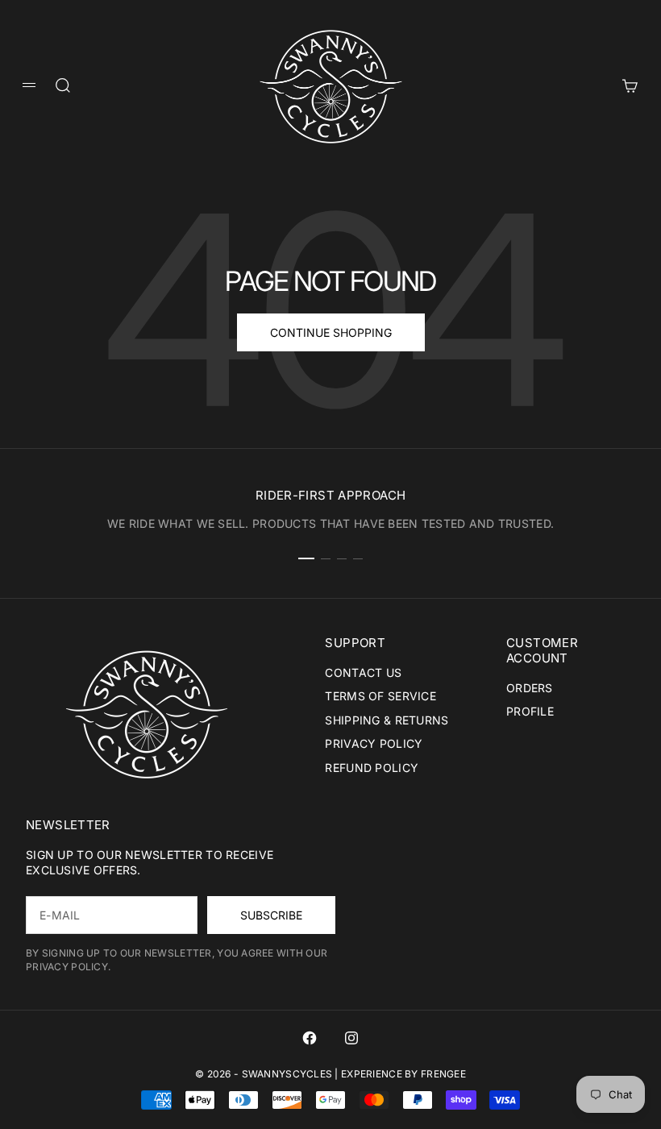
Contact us (363, 672)
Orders (529, 688)
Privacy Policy (373, 743)
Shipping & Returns (386, 720)
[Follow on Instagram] (351, 1038)
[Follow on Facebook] (309, 1038)
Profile (530, 711)
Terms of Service (380, 696)
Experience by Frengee (403, 1074)
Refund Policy (371, 767)
